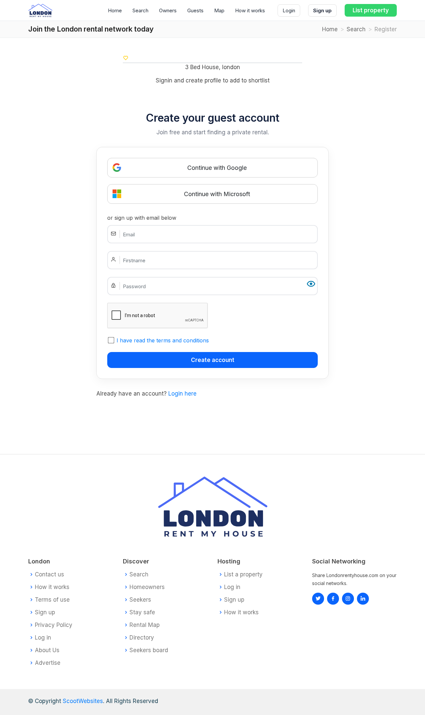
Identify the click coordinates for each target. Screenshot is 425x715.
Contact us (49, 574)
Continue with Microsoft (217, 193)
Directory (141, 638)
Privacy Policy (53, 625)
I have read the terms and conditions (163, 340)
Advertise (47, 663)
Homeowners (147, 587)
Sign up (322, 10)
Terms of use (52, 600)
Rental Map (144, 625)
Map (219, 10)
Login (289, 10)
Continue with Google (217, 167)
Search (140, 10)
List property (371, 10)
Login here (182, 393)
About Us (47, 650)
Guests (195, 10)
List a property (243, 574)
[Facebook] (333, 599)
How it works (250, 10)
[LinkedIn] (348, 599)
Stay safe (142, 612)
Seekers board (148, 650)
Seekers (140, 600)
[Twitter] (318, 599)
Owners (168, 10)
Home (115, 10)
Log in (43, 638)
